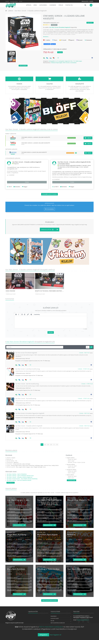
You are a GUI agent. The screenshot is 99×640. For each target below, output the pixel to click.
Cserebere (52, 5)
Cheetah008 (62, 165)
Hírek (35, 5)
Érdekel (27, 182)
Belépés (91, 1)
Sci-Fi (56, 61)
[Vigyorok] (31, 314)
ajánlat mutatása (49, 194)
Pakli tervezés (66, 62)
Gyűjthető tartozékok (33, 360)
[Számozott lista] (24, 314)
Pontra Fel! (69, 5)
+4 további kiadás (71, 480)
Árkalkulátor (85, 1)
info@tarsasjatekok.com (83, 620)
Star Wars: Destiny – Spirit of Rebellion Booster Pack (20, 475)
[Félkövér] (16, 314)
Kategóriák (43, 5)
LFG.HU (20, 1)
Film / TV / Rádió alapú (76, 61)
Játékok (28, 5)
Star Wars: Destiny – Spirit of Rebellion (16, 474)
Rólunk (52, 620)
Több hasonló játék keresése (49, 600)
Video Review (10, 291)
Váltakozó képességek (56, 62)
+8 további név (10, 482)
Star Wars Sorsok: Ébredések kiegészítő (59, 27)
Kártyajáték (52, 61)
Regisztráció (53, 616)
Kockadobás (73, 62)
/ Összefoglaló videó (10, 294)
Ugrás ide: (89, 22)
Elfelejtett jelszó (55, 618)
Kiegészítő (67, 61)
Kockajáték (61, 61)
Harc (39, 360)
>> (57, 444)
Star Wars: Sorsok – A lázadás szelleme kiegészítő (31, 11)
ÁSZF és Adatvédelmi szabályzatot (51, 627)
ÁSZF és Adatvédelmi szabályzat (58, 622)
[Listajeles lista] (22, 314)
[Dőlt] (18, 314)
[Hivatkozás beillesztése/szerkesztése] (28, 314)
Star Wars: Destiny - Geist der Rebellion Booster (18, 480)
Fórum (61, 5)
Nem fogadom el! (55, 635)
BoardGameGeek (14, 1)
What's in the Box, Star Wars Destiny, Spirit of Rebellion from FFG (59, 291)
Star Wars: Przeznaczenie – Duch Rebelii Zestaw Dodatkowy (21, 478)
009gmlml (16, 163)
